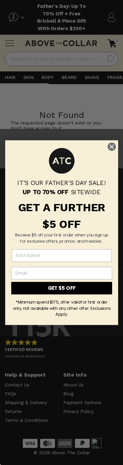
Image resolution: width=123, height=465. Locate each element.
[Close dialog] (111, 146)
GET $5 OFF (61, 288)
